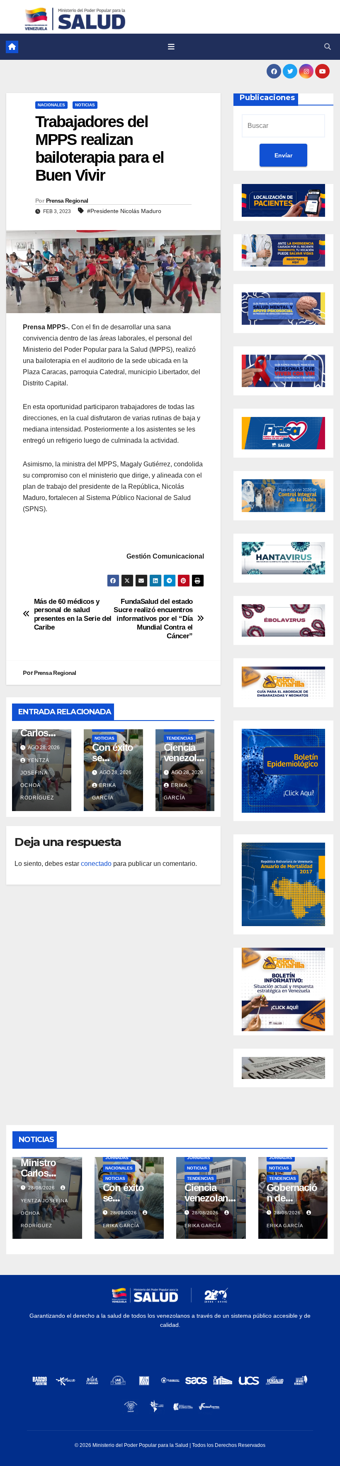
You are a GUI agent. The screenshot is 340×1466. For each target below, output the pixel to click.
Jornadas (117, 1157)
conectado (96, 863)
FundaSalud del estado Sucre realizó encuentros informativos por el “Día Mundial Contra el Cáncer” (153, 618)
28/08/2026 (42, 1187)
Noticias (85, 105)
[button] (327, 46)
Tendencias (179, 738)
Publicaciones (267, 97)
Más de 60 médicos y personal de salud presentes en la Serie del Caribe (73, 614)
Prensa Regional (67, 200)
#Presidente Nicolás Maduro (124, 211)
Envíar (283, 155)
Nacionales (51, 105)
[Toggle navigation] (171, 47)
